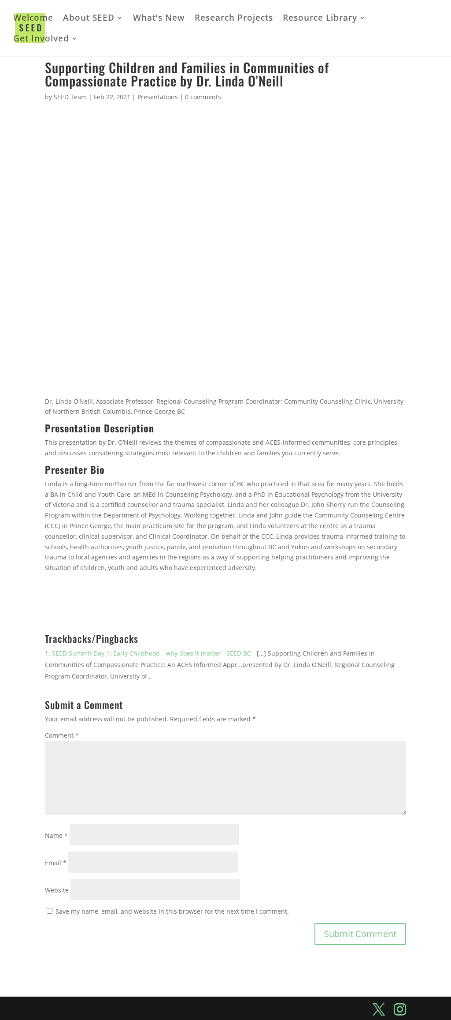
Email (56, 863)
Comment (62, 735)
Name (56, 835)
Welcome (33, 19)
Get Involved (41, 39)
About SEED (89, 19)
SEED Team (70, 97)
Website (57, 890)
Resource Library (320, 19)
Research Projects (234, 19)
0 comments (203, 97)
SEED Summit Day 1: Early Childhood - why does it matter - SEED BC (151, 653)
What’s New (159, 19)
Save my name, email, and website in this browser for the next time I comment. (172, 911)
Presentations (157, 97)
